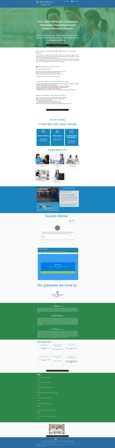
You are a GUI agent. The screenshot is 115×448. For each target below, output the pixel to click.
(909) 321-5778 (75, 1)
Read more (38, 380)
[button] (57, 429)
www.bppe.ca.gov (58, 444)
